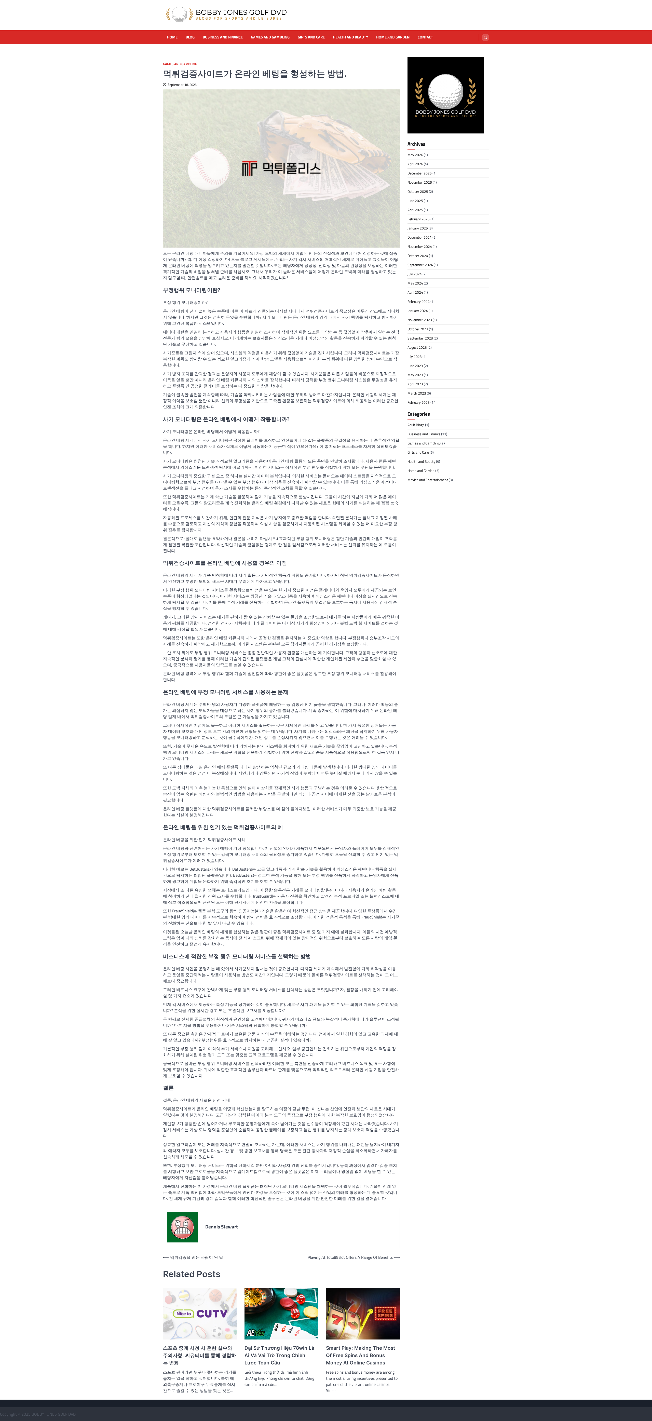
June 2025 (415, 200)
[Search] (485, 37)
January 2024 (418, 310)
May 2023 (415, 374)
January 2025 (418, 228)
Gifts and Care (311, 37)
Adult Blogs (416, 424)
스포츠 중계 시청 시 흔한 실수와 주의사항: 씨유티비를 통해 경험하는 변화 (199, 1355)
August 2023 (417, 347)
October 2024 (418, 255)
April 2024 (415, 292)
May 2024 (415, 283)
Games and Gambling (270, 37)
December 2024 (420, 237)
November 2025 (420, 182)
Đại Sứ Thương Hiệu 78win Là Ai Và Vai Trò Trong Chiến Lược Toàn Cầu (279, 1355)
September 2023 (420, 338)
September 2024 (420, 264)
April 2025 (415, 209)
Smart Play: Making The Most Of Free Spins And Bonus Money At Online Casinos (360, 1355)
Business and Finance (223, 37)
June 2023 (415, 365)
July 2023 (415, 356)
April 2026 (415, 164)
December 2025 (420, 173)
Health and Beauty (350, 37)
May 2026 (415, 154)
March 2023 (417, 393)
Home (172, 37)
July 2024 (415, 274)
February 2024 (419, 301)
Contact (425, 37)
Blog (190, 37)
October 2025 (418, 191)
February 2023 (419, 402)
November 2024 (420, 246)
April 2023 (415, 384)
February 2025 (419, 219)
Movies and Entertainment (428, 479)
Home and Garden (393, 37)
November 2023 (420, 319)
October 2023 (418, 329)
